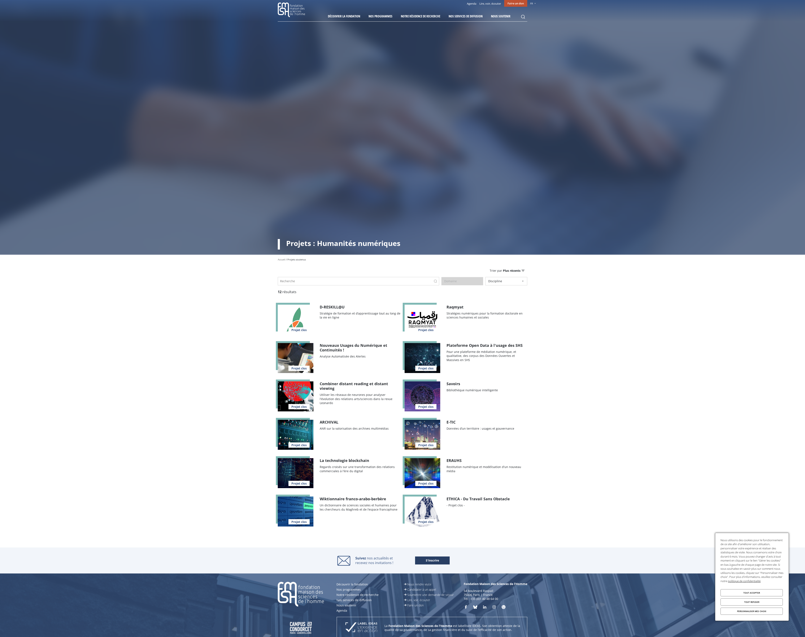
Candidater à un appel (421, 590)
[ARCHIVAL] (339, 435)
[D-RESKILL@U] (339, 320)
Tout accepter (751, 592)
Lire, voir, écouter (490, 3)
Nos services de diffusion (466, 16)
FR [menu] (531, 3)
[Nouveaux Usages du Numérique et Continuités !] (339, 358)
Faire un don (516, 3)
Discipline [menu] (495, 281)
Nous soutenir (500, 16)
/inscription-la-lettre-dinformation (432, 560)
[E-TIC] (466, 435)
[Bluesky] (475, 608)
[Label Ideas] (361, 627)
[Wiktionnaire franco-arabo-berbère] (339, 511)
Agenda (471, 3)
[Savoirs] (466, 396)
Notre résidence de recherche (420, 16)
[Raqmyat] (466, 320)
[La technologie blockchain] (339, 473)
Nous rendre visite (419, 584)
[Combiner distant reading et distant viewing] (339, 396)
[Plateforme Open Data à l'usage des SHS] (466, 358)
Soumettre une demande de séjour (430, 595)
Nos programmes (380, 16)
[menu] (507, 270)
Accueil (281, 259)
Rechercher (523, 17)
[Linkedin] (485, 608)
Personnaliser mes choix (751, 611)
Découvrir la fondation (344, 16)
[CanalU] (503, 608)
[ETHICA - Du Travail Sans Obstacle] (466, 511)
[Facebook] (466, 608)
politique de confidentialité (744, 581)
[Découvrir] (494, 608)
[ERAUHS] (466, 473)
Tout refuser (751, 602)
